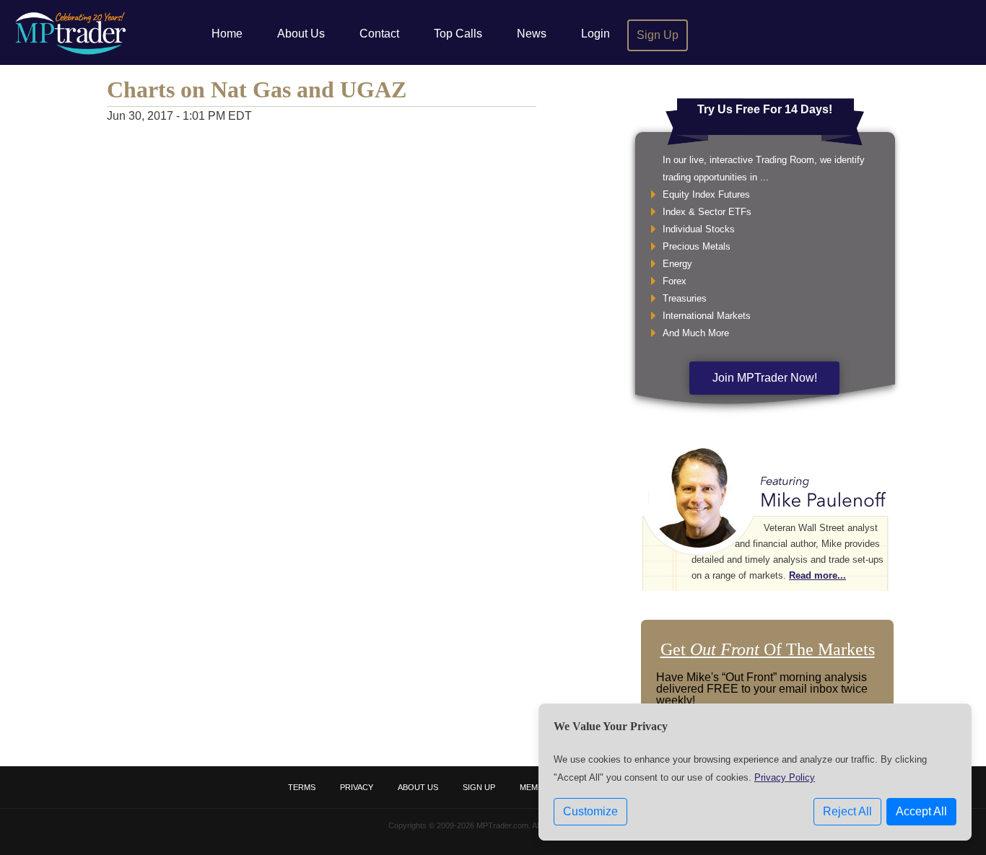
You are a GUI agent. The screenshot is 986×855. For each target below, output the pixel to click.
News (531, 33)
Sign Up (658, 35)
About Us (301, 33)
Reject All (847, 811)
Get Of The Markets (767, 649)
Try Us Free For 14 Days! (764, 109)
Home (227, 33)
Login (595, 33)
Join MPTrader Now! (764, 378)
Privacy (356, 787)
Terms (301, 787)
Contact (379, 33)
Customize (590, 811)
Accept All (921, 811)
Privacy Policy (784, 777)
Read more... (817, 575)
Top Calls (458, 33)
